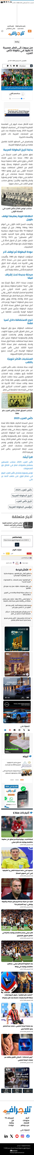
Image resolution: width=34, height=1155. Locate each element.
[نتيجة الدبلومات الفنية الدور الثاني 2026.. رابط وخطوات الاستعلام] (26, 772)
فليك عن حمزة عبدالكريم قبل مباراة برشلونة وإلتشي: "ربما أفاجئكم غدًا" (17, 903)
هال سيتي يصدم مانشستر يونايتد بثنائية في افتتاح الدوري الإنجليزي (17, 934)
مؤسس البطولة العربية (20, 507)
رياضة (17, 41)
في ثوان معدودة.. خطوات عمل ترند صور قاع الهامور (17, 587)
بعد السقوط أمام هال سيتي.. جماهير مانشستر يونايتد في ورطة (20, 965)
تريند (25, 756)
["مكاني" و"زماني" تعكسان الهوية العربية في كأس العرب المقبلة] (28, 525)
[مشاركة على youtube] (2, 2)
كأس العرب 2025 (23, 490)
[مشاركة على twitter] (8, 2)
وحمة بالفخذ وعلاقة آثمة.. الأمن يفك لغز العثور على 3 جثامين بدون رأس (18, 606)
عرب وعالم (25, 1125)
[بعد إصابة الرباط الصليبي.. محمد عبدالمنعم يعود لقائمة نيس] (17, 1013)
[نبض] (5, 730)
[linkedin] (29, 730)
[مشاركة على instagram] (6, 2)
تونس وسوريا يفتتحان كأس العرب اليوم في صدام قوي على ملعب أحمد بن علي (17, 476)
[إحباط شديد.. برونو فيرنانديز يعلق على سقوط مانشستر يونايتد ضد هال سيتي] (17, 826)
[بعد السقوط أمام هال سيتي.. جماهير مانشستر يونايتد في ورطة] (17, 951)
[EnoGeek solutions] (17, 1151)
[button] (22, 779)
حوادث (11, 1125)
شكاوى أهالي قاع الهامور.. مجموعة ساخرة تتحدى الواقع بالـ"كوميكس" (17, 574)
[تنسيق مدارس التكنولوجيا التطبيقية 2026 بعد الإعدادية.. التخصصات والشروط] (26, 764)
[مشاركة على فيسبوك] (4, 2)
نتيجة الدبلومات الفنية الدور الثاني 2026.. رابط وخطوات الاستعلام (12, 772)
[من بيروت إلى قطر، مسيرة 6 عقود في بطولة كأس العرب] (14, 66)
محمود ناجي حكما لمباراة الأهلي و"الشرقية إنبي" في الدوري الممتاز (18, 872)
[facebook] (14, 730)
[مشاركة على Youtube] (17, 1136)
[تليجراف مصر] (15, 33)
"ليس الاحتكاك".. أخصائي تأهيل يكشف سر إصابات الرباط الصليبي (18, 1058)
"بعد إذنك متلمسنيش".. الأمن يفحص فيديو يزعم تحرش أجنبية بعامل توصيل (17, 619)
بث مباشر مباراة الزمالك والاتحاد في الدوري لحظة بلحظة (17, 594)
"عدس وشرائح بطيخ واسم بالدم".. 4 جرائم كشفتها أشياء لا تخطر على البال (18, 613)
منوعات (26, 1120)
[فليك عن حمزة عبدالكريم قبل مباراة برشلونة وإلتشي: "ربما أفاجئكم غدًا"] (17, 889)
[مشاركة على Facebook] (28, 1136)
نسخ (17, 544)
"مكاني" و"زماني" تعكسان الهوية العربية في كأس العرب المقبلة (12, 524)
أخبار (27, 1118)
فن (12, 1120)
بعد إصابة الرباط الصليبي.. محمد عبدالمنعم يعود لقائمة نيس (18, 1027)
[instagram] (19, 730)
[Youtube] (10, 730)
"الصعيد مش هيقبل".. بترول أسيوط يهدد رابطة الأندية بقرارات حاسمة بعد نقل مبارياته (17, 996)
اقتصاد (26, 1123)
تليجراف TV (9, 1118)
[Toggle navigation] (29, 31)
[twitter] (24, 730)
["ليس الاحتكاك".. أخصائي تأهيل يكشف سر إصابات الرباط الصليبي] (17, 1044)
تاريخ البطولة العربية (22, 496)
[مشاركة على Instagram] (22, 1136)
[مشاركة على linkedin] (11, 2)
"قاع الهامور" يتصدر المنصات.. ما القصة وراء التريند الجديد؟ (17, 581)
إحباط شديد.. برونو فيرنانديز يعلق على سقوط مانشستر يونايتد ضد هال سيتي (17, 840)
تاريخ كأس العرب (24, 501)
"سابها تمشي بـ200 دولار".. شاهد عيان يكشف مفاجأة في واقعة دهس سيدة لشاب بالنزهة (17, 600)
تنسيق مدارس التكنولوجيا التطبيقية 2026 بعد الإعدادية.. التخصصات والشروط (13, 764)
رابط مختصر (17, 537)
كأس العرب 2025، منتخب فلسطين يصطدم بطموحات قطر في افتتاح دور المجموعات (17, 465)
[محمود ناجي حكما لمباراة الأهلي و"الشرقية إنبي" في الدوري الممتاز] (17, 858)
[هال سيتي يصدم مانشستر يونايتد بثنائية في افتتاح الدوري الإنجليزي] (17, 920)
